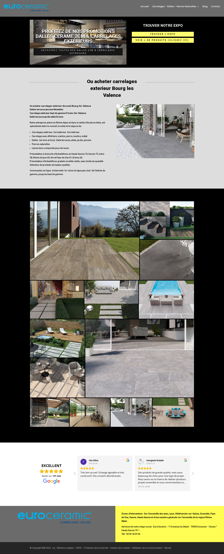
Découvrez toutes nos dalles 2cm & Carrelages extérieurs (78, 51)
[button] (192, 474)
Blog (205, 6)
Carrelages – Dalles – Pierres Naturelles (174, 6)
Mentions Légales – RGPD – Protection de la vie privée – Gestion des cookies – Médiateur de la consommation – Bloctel (114, 548)
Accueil (144, 6)
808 (43, 548)
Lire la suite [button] (144, 486)
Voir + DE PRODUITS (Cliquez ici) (163, 40)
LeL (53, 548)
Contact (215, 6)
